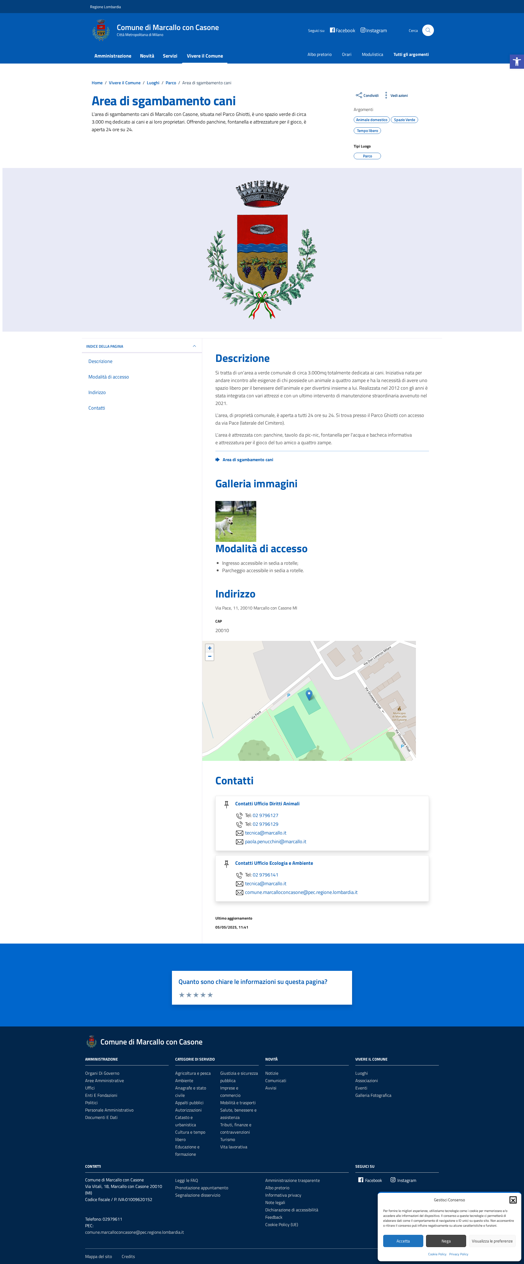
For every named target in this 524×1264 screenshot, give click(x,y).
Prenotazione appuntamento (201, 1187)
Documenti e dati (101, 1117)
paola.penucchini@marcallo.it (275, 841)
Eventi (361, 1088)
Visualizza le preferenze (492, 1241)
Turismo (227, 1139)
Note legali (275, 1202)
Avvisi (270, 1088)
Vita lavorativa (233, 1146)
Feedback (273, 1217)
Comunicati (275, 1080)
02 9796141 (265, 874)
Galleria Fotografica (373, 1095)
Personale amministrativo (109, 1110)
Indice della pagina (104, 346)
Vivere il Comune (205, 55)
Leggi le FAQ (186, 1180)
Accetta (403, 1241)
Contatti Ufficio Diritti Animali (267, 803)
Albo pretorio (320, 54)
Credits (128, 1256)
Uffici (90, 1088)
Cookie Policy (437, 1254)
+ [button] (210, 648)
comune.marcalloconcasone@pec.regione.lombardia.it (301, 892)
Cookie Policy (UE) (281, 1224)
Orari (347, 54)
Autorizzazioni (188, 1110)
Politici (91, 1102)
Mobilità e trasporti (238, 1102)
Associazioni (366, 1080)
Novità (147, 55)
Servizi (170, 55)
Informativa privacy (283, 1195)
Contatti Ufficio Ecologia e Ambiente (274, 863)
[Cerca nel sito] (428, 30)
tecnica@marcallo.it (265, 832)
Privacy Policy (458, 1254)
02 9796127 (265, 815)
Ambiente (184, 1080)
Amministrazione (112, 55)
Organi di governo (102, 1073)
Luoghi (361, 1073)
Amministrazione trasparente (292, 1180)
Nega (446, 1241)
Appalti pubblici (189, 1102)
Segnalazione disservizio (197, 1195)
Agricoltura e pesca (193, 1073)
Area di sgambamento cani (248, 459)
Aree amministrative (104, 1080)
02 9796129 (265, 824)
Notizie (271, 1073)
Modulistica (372, 54)
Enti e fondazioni (101, 1095)
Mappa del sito (98, 1256)
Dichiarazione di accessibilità (291, 1209)
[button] (517, 62)
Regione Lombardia (105, 7)
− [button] (210, 656)
